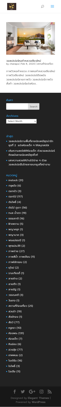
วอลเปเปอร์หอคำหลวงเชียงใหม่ (23, 61)
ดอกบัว (12, 191)
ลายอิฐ (12, 289)
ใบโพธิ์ (11, 366)
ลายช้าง (13, 279)
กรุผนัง (12, 186)
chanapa (14, 64)
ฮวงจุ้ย (12, 350)
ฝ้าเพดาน (13, 224)
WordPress (38, 402)
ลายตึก (12, 284)
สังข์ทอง (13, 317)
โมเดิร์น (12, 361)
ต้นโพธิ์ (12, 202)
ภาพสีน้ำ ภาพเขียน (19, 257)
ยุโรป (11, 268)
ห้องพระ (12, 333)
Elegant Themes (38, 398)
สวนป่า (12, 311)
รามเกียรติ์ (14, 273)
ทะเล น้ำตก (14, 213)
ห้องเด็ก (13, 339)
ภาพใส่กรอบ (15, 262)
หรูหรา (12, 328)
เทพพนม (13, 355)
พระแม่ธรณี (14, 240)
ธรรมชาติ (13, 219)
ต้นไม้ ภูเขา (14, 208)
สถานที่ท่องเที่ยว (45, 64)
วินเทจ (11, 301)
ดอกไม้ (12, 197)
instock (13, 180)
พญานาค (13, 235)
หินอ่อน (12, 344)
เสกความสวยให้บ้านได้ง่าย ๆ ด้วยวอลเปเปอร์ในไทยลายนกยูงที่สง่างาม (29, 163)
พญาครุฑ (13, 229)
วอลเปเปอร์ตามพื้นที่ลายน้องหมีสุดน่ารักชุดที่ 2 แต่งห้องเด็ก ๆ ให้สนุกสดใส (30, 143)
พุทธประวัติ (14, 246)
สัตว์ (10, 322)
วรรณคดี (13, 295)
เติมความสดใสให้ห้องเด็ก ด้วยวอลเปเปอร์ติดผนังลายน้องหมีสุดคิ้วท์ (31, 153)
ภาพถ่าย (13, 251)
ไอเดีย (11, 371)
